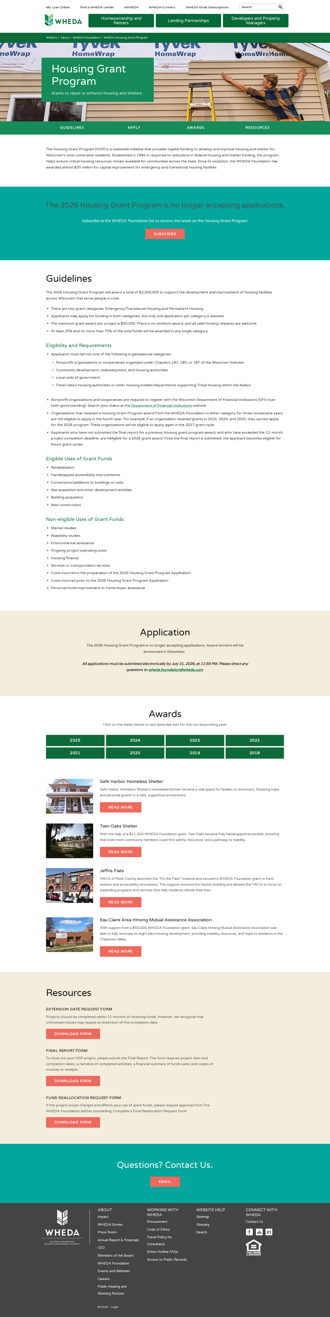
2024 (135, 740)
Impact (103, 1217)
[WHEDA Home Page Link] (62, 19)
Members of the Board (115, 1256)
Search (201, 1232)
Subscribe (165, 234)
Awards (196, 128)
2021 (75, 753)
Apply (134, 128)
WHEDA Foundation (87, 37)
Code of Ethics (158, 1229)
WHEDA (52, 37)
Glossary (202, 1225)
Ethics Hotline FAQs (162, 1252)
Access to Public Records (167, 1260)
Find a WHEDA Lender (97, 7)
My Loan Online (58, 7)
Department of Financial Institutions (161, 405)
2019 (195, 753)
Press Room (107, 1232)
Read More (120, 807)
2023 (195, 740)
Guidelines (72, 128)
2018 (255, 753)
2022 (255, 740)
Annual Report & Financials (118, 1240)
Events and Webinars (114, 1271)
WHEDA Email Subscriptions (207, 7)
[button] (121, 20)
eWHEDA (131, 7)
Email (165, 1182)
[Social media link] (249, 1231)
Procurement (157, 1222)
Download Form (73, 1034)
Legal (114, 1306)
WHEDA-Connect (162, 7)
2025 (75, 740)
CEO (101, 1248)
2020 (135, 753)
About (65, 37)
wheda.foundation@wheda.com (175, 670)
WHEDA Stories (110, 1225)
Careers (104, 1279)
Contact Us (254, 1222)
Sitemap (202, 1217)
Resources (257, 128)
